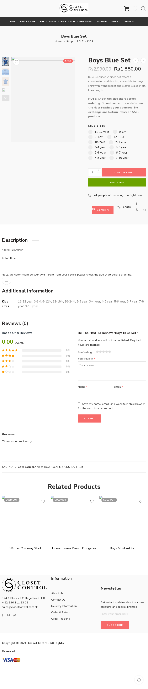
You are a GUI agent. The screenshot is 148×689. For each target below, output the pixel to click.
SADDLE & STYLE (27, 21)
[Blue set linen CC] (43, 99)
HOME (12, 21)
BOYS (72, 21)
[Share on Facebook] (136, 204)
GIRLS (63, 21)
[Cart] (127, 8)
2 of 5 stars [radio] (99, 351)
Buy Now (117, 182)
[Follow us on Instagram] (8, 615)
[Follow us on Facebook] (2, 615)
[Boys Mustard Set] (136, 60)
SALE (42, 21)
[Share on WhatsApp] (137, 210)
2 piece (38, 467)
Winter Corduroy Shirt (25, 548)
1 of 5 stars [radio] (97, 351)
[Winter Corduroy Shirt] (25, 519)
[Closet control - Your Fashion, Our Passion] (74, 8)
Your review (86, 358)
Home (58, 41)
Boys (47, 467)
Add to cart (124, 172)
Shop (69, 41)
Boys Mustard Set (123, 548)
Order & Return (60, 612)
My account (102, 21)
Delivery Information (64, 606)
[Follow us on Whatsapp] (14, 615)
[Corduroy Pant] (143, 60)
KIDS (90, 41)
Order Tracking (60, 619)
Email (118, 387)
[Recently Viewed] (139, 680)
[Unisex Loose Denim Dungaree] (74, 519)
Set (81, 467)
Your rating (85, 352)
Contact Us (129, 21)
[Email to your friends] (144, 210)
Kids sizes (96, 126)
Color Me (57, 467)
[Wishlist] (16, 62)
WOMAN (52, 21)
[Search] (143, 8)
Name (82, 387)
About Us (115, 21)
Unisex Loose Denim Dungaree (74, 548)
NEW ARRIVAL (85, 21)
